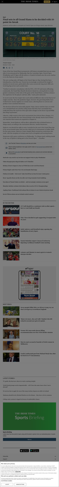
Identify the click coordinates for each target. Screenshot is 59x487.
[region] (29, 474)
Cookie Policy (18, 471)
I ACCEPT (7, 484)
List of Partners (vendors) (6, 480)
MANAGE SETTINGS (20, 484)
